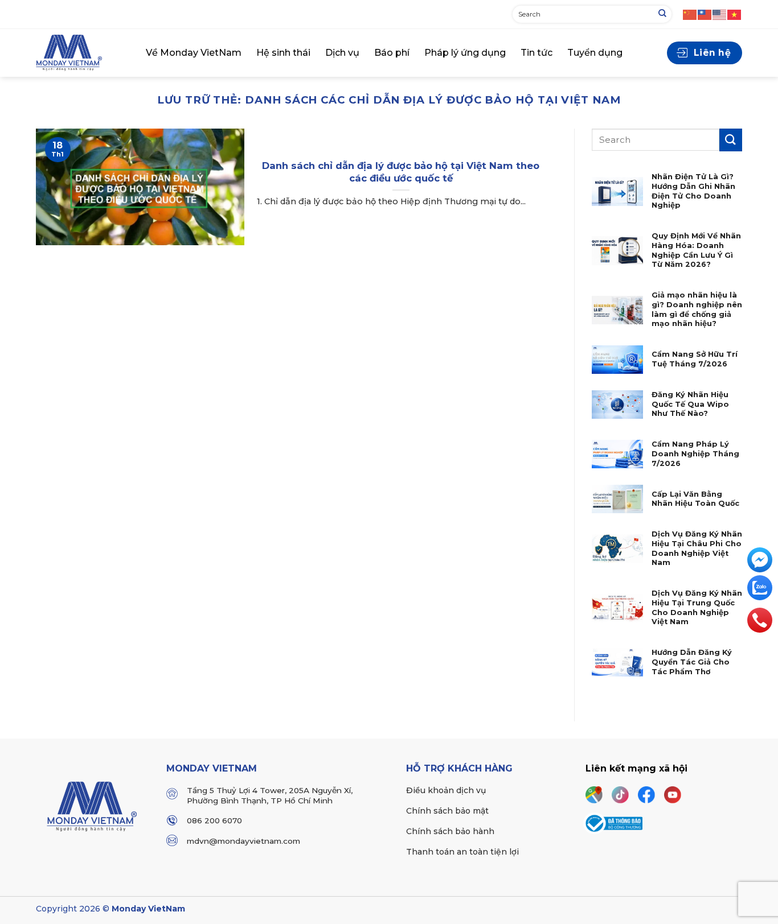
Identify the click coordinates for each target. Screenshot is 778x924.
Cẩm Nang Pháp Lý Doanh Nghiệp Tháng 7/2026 (695, 453)
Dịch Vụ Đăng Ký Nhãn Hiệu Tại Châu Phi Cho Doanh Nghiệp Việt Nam (697, 548)
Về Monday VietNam (193, 52)
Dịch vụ (342, 52)
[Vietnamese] (734, 14)
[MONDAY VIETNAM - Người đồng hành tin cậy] (82, 53)
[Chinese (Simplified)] (690, 14)
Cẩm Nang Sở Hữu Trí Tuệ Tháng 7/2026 (695, 359)
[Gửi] (662, 14)
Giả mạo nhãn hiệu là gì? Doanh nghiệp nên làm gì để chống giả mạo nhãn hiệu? (697, 309)
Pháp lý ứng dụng (465, 52)
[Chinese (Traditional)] (705, 14)
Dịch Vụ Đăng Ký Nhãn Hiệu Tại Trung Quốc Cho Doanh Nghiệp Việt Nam (697, 607)
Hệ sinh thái (283, 52)
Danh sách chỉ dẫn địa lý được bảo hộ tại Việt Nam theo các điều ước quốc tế (400, 172)
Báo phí (392, 52)
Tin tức (536, 52)
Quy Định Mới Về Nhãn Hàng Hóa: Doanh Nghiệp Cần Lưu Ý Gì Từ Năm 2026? (696, 250)
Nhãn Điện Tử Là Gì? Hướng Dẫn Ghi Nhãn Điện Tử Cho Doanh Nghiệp (693, 190)
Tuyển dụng (595, 52)
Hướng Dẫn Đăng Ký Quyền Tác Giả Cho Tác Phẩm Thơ (692, 661)
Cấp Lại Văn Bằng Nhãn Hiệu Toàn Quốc (695, 499)
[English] (720, 14)
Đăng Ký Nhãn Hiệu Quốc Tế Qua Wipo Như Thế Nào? (690, 404)
